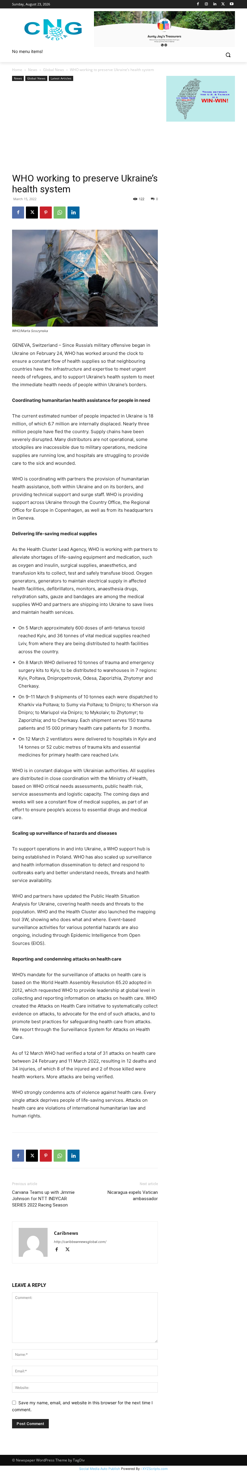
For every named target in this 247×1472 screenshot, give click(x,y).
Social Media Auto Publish (99, 1469)
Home (17, 69)
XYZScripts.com (155, 1469)
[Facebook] (198, 4)
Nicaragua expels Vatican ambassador (133, 1195)
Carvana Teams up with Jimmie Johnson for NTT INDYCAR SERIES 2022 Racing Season (43, 1199)
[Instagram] (206, 4)
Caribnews (66, 1233)
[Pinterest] (46, 213)
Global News (53, 69)
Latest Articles (61, 78)
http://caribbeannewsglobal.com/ (80, 1242)
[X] (223, 4)
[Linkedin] (214, 4)
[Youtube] (231, 4)
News (32, 69)
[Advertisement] (85, 127)
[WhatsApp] (60, 213)
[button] (228, 55)
